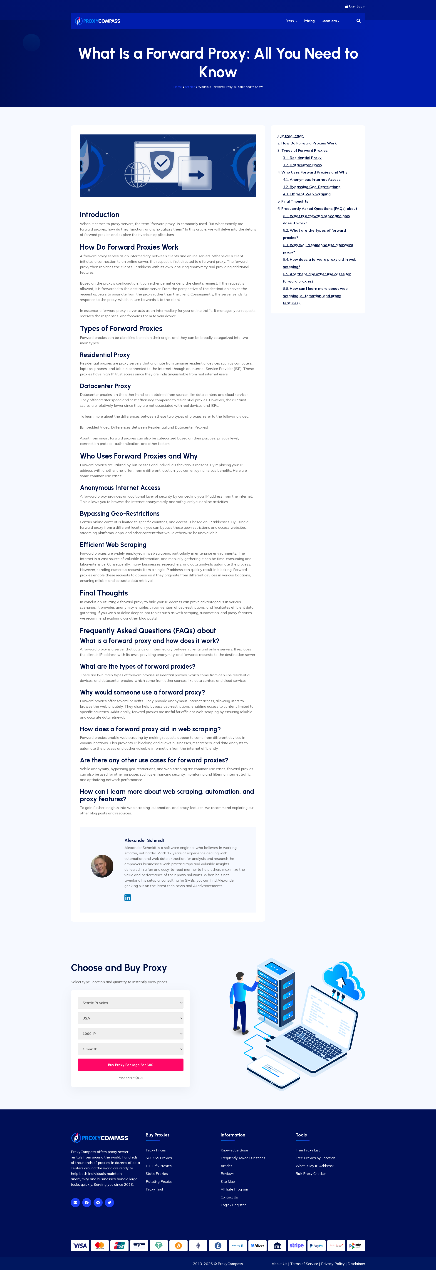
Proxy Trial (154, 1189)
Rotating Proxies (159, 1181)
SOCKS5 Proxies (159, 1158)
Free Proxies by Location (315, 1158)
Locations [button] (330, 21)
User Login (357, 6)
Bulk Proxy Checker (311, 1173)
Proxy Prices (156, 1150)
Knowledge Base (234, 1150)
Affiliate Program (234, 1189)
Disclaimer (356, 1263)
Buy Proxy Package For (130, 1065)
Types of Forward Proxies (302, 150)
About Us (279, 1263)
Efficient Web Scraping (307, 194)
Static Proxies (157, 1173)
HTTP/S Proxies (159, 1166)
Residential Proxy (302, 157)
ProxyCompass (230, 1263)
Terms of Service (304, 1263)
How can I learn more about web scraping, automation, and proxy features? (315, 295)
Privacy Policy (333, 1263)
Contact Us (229, 1197)
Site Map (228, 1181)
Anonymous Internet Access (312, 179)
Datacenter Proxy (302, 165)
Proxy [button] (290, 21)
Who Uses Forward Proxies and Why (312, 172)
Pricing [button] (309, 21)
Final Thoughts (292, 201)
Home (177, 87)
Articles (190, 87)
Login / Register (233, 1205)
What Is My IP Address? (315, 1166)
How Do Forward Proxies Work (307, 143)
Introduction (290, 136)
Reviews (228, 1173)
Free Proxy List (308, 1150)
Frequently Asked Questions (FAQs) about (317, 208)
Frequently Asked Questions (243, 1158)
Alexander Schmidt (144, 840)
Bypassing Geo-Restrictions (311, 186)
